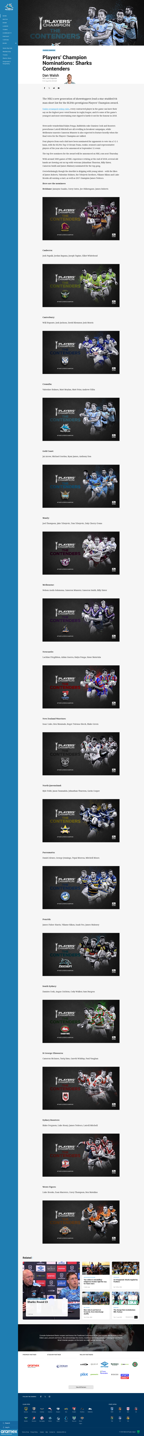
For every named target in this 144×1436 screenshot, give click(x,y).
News (5, 16)
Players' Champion (49, 50)
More (5, 43)
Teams (5, 29)
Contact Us (52, 1432)
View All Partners (81, 1387)
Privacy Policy (34, 1432)
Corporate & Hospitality (6, 62)
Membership (7, 51)
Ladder (5, 26)
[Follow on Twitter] (45, 1396)
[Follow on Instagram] (49, 1396)
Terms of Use (25, 1432)
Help (46, 1432)
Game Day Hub (7, 48)
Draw (5, 22)
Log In (7, 1427)
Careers (42, 1432)
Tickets (5, 55)
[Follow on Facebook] (41, 1396)
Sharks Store (7, 58)
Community (7, 33)
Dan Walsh (51, 75)
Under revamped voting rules (56, 109)
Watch (5, 19)
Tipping (6, 40)
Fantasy (6, 36)
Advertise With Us (61, 1432)
